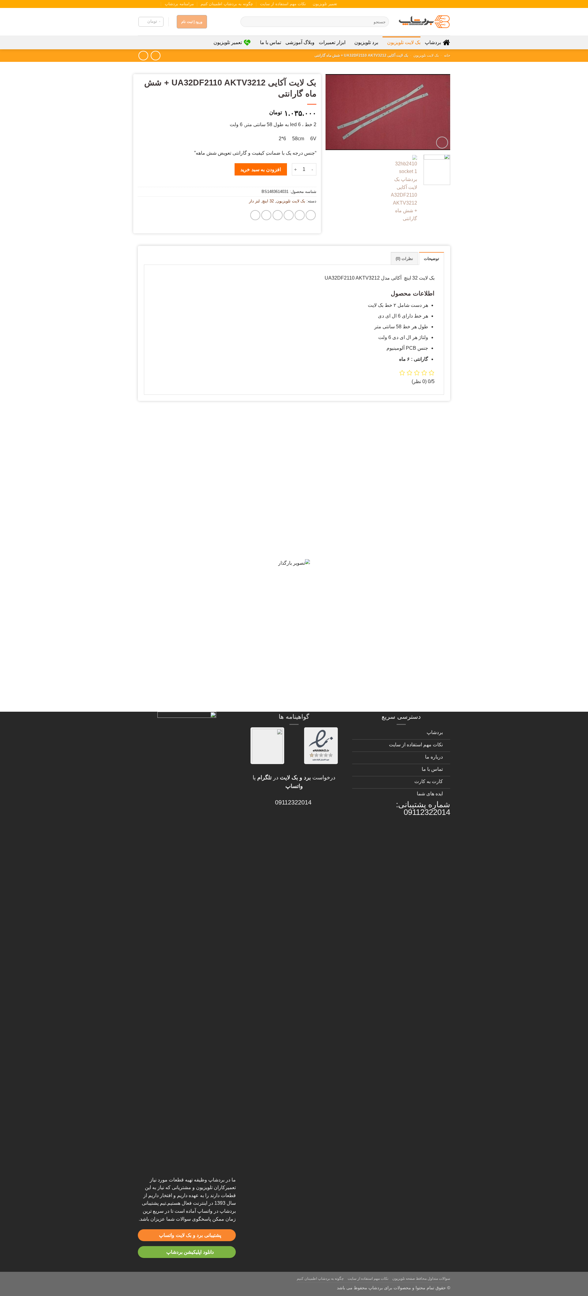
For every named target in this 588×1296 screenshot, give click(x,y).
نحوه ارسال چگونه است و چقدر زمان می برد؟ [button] (382, 570)
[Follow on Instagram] (158, 4)
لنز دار (254, 201)
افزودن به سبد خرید (260, 169)
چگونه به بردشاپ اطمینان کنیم (227, 4)
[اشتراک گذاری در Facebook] (311, 215)
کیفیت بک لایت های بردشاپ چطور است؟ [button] (389, 528)
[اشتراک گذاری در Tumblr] (266, 215)
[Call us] (147, 4)
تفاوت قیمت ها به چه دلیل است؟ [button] (400, 549)
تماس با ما (270, 42)
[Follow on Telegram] (141, 4)
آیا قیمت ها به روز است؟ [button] (410, 506)
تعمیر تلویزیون (325, 4)
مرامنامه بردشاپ (179, 4)
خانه (447, 55)
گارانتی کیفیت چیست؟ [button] (413, 485)
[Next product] (155, 55)
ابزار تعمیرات (332, 42)
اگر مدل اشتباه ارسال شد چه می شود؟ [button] (391, 613)
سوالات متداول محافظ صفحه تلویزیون (421, 1278)
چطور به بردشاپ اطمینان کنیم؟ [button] (401, 592)
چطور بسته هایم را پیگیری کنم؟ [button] (402, 699)
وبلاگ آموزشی (300, 42)
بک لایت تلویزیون (403, 42)
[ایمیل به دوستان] (289, 215)
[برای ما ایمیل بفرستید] (152, 4)
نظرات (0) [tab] (404, 258)
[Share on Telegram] (255, 215)
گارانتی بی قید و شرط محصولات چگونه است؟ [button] (382, 427)
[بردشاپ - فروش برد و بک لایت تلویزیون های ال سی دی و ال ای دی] (424, 21)
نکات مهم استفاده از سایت (283, 4)
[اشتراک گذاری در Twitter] (300, 215)
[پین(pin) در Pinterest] (278, 215)
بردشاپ (433, 42)
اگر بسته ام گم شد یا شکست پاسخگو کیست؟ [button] (383, 678)
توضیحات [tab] (431, 258)
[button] (151, 22)
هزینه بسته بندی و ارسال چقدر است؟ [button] (394, 656)
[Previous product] (143, 55)
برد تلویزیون (366, 42)
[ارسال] (246, 22)
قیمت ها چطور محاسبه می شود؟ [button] (400, 635)
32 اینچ (268, 201)
